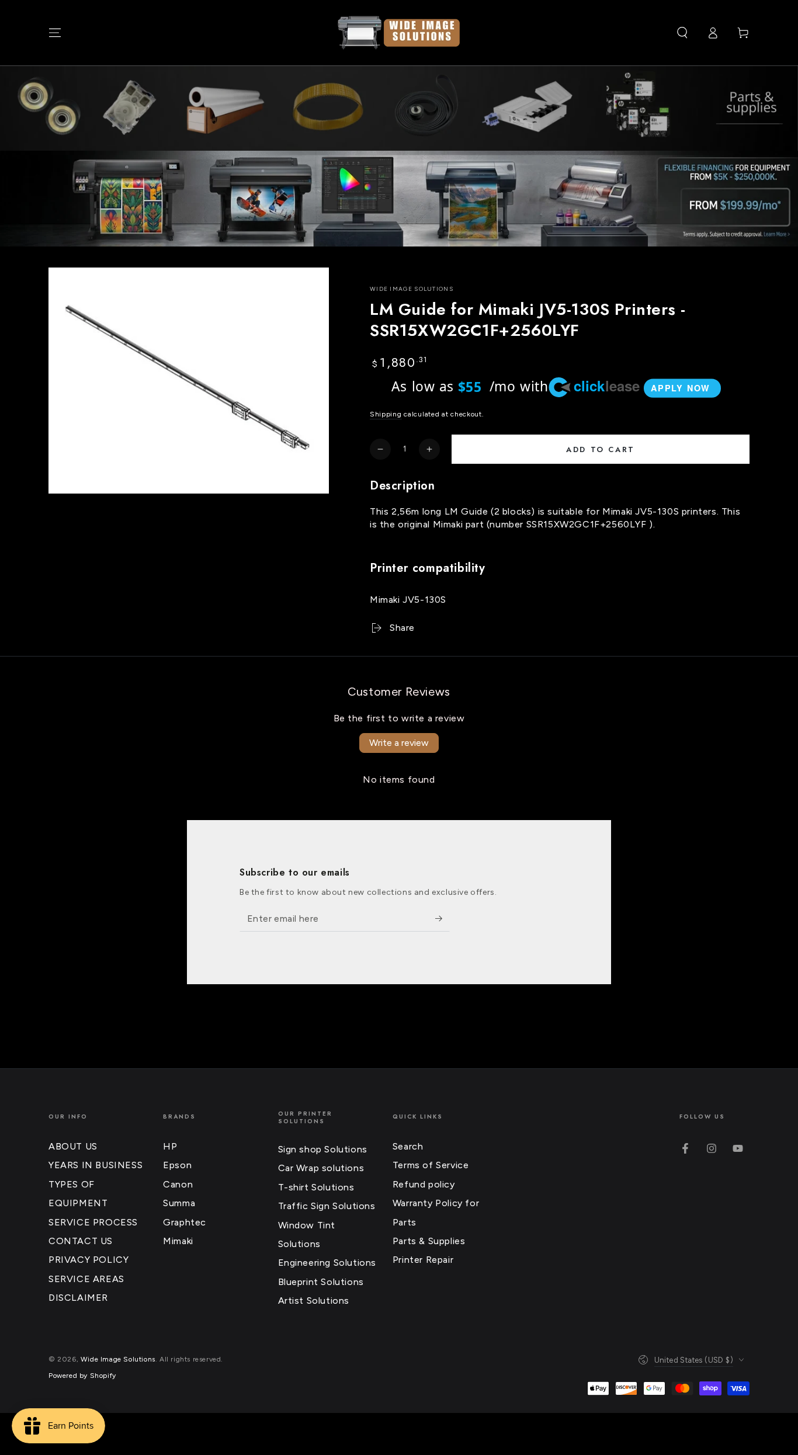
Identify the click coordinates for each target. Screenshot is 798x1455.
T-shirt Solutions (316, 1187)
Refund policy (424, 1184)
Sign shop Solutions (322, 1149)
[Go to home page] (399, 32)
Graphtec (184, 1222)
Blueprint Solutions (321, 1281)
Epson (177, 1165)
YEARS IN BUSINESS (95, 1165)
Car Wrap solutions (321, 1167)
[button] (682, 33)
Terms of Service (431, 1165)
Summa (179, 1203)
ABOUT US (73, 1146)
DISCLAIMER (78, 1297)
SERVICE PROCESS (93, 1222)
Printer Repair (423, 1259)
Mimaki (178, 1240)
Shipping (386, 414)
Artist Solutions (314, 1300)
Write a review (399, 742)
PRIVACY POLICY (88, 1259)
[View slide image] (399, 198)
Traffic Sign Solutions (327, 1205)
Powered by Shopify (82, 1375)
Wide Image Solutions (411, 289)
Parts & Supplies (429, 1240)
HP (170, 1146)
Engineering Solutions (327, 1262)
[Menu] (55, 33)
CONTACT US (80, 1240)
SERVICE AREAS (86, 1278)
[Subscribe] (442, 918)
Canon (178, 1184)
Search (408, 1146)
